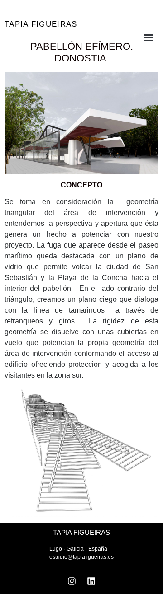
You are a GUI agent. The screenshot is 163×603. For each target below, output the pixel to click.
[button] (139, 37)
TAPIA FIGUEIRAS (41, 24)
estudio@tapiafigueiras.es (81, 557)
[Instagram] (72, 580)
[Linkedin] (91, 580)
